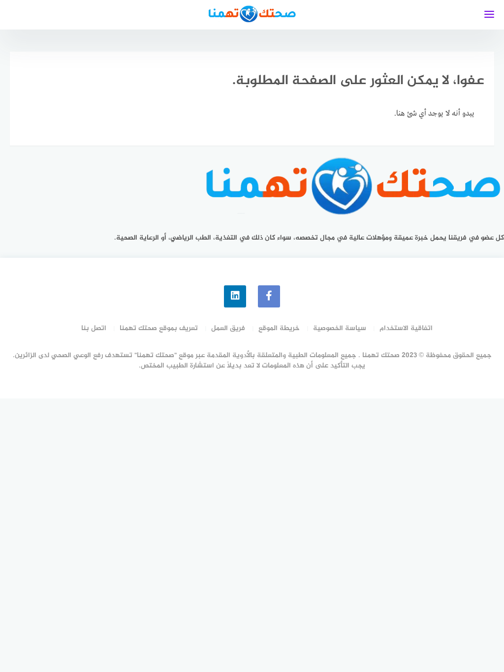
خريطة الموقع (279, 328)
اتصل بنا (93, 328)
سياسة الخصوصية (339, 328)
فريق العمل (228, 328)
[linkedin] (235, 296)
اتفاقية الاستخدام (406, 328)
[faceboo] (269, 296)
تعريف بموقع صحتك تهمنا (159, 328)
